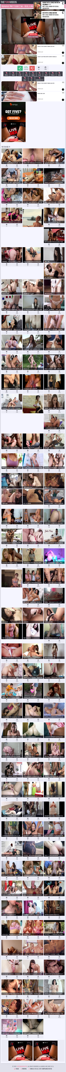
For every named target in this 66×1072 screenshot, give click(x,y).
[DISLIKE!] (32, 68)
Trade (17, 1069)
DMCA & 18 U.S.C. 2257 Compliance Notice (41, 1069)
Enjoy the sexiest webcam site (46, 46)
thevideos (9, 2)
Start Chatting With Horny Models (47, 56)
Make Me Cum (41, 93)
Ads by (43, 208)
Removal (24, 1069)
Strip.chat (40, 52)
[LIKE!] (20, 68)
